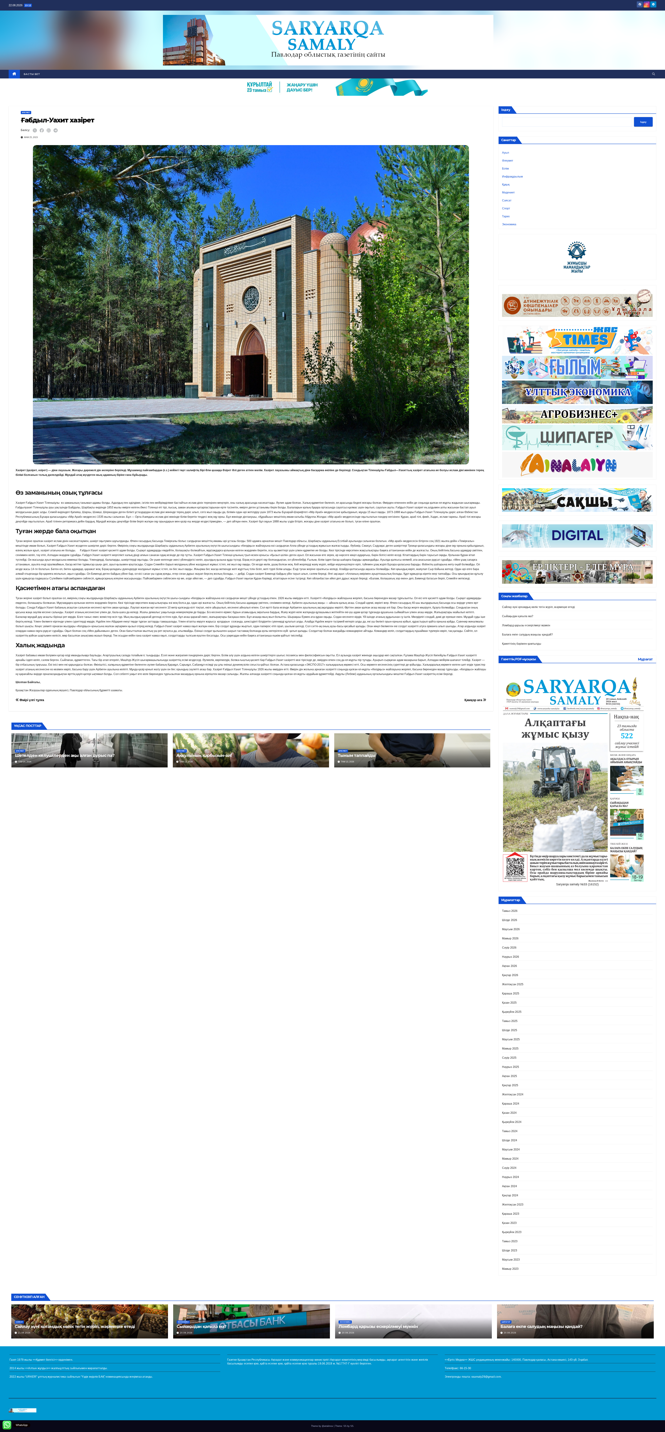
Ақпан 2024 (509, 1186)
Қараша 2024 (510, 1103)
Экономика (509, 224)
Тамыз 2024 (510, 1131)
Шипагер (506, 1322)
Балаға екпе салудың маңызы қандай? (527, 634)
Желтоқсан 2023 (513, 1204)
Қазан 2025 (509, 1002)
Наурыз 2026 (510, 956)
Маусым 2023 (511, 1259)
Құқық (505, 184)
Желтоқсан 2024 (513, 1094)
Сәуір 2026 (509, 947)
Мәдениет (508, 192)
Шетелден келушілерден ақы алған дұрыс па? (64, 755)
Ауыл (505, 152)
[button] (653, 74)
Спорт (506, 208)
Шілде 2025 (509, 1030)
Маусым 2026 (511, 929)
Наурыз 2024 (510, 1177)
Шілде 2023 (509, 1250)
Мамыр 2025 (510, 1048)
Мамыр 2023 (510, 1268)
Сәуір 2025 (509, 1057)
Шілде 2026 (509, 920)
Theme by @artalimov (322, 1426)
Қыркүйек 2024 (512, 1121)
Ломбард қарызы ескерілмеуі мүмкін (526, 625)
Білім (505, 168)
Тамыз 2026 (510, 910)
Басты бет (32, 74)
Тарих (506, 216)
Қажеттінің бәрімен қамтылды (521, 643)
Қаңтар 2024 (510, 1195)
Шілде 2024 (509, 1140)
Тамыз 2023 (510, 1241)
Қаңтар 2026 (510, 975)
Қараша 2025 (510, 993)
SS (351, 1426)
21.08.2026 (24, 1333)
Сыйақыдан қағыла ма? (517, 616)
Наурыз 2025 (510, 1066)
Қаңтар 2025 (510, 1085)
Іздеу (505, 110)
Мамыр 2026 (510, 938)
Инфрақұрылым (512, 176)
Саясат (506, 200)
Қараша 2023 (510, 1213)
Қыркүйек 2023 (512, 1232)
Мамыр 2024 (510, 1158)
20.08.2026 (186, 1333)
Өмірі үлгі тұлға (31, 700)
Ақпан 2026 (509, 965)
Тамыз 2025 (510, 1021)
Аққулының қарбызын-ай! (204, 755)
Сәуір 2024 (509, 1167)
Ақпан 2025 (509, 1076)
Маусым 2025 (511, 1039)
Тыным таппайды (356, 755)
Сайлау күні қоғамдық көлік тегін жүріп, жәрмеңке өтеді (538, 607)
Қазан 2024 (509, 1112)
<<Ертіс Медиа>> (456, 1359)
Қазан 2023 (509, 1222)
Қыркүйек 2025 (512, 1011)
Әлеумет (26, 112)
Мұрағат (645, 659)
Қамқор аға (473, 700)
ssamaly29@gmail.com (486, 1376)
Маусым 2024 (511, 1149)
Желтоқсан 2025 (513, 984)
